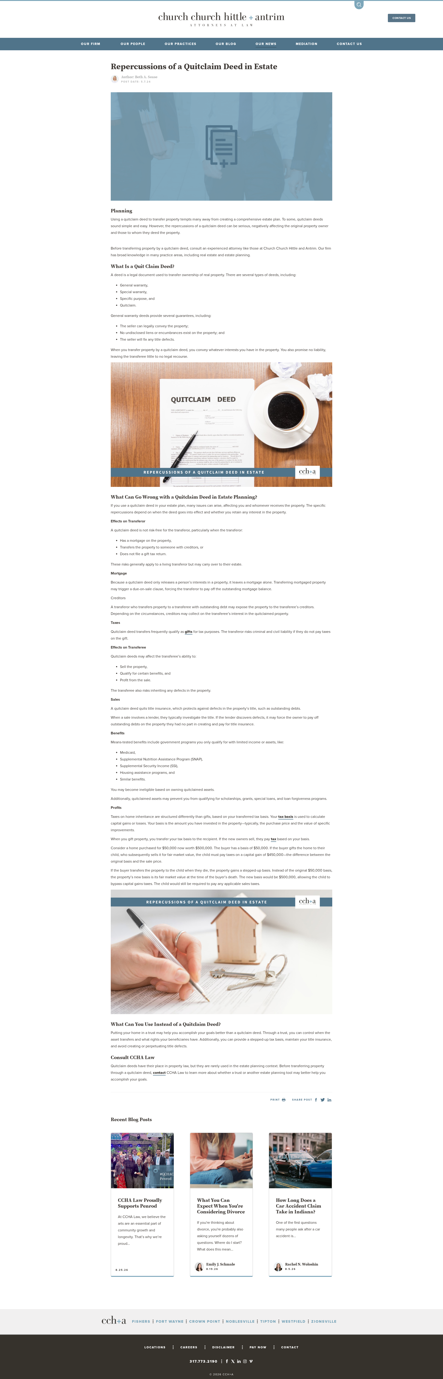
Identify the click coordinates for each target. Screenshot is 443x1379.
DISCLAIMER (223, 1347)
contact (159, 1072)
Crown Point (204, 1321)
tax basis (285, 816)
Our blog (226, 44)
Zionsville (324, 1321)
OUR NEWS (266, 44)
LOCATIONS (155, 1347)
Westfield (294, 1321)
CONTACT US (349, 44)
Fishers (141, 1321)
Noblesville (240, 1321)
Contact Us (401, 18)
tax (273, 839)
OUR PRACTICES (180, 44)
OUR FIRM (90, 44)
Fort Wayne (170, 1321)
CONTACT (290, 1347)
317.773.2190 (204, 1361)
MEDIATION (306, 44)
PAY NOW (258, 1347)
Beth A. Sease (146, 77)
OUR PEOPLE (133, 44)
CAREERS (189, 1347)
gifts (188, 631)
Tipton (268, 1321)
